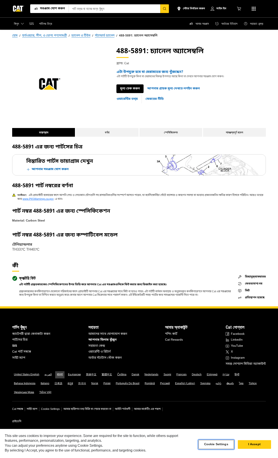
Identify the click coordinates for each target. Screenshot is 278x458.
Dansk (135, 374)
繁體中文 (107, 374)
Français (181, 374)
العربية (48, 374)
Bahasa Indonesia (24, 383)
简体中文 (91, 374)
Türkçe (253, 383)
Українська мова (24, 392)
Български (74, 374)
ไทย (241, 383)
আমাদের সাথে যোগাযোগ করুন (107, 334)
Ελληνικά (212, 374)
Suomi (167, 374)
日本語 (58, 383)
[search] (164, 8)
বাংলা (60, 374)
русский (165, 383)
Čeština (121, 374)
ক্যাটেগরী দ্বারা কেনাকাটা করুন (31, 334)
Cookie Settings (50, 409)
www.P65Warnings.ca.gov (38, 199)
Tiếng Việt (45, 392)
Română (150, 383)
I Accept (254, 444)
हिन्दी (237, 374)
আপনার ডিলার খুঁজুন (102, 340)
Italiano (45, 383)
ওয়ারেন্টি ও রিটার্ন (99, 352)
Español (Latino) (185, 383)
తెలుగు (230, 383)
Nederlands (151, 374)
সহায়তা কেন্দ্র (96, 346)
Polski (107, 383)
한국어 (82, 383)
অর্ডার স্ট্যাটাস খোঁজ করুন (105, 358)
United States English (26, 374)
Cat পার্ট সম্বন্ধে (21, 352)
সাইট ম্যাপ (18, 358)
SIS (14, 346)
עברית (226, 374)
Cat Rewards (174, 340)
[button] (174, 88)
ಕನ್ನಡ (70, 383)
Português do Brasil (127, 383)
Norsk (94, 383)
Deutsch (197, 374)
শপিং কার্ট (171, 334)
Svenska (205, 383)
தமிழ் (218, 383)
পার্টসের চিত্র (20, 340)
